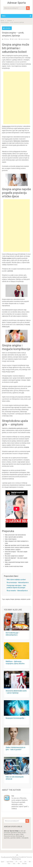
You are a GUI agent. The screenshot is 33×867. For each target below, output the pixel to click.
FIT (16, 861)
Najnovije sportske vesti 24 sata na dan (17, 545)
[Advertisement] (16, 97)
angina (8, 599)
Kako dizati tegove (10, 539)
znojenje (26, 447)
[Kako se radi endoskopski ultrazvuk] (16, 765)
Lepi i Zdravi (10, 861)
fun (21, 861)
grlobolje (10, 271)
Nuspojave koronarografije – (16, 718)
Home (2, 20)
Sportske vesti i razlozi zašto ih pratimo (17, 547)
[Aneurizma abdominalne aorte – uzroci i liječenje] (16, 679)
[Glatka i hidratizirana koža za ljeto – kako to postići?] (16, 736)
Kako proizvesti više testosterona (15, 535)
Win (30, 861)
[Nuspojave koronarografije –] (16, 708)
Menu (3, 16)
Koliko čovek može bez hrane (14, 566)
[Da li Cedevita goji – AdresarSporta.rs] (16, 621)
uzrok (28, 599)
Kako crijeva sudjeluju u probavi (16, 579)
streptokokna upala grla (15, 428)
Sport (2, 861)
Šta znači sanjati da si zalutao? (14, 556)
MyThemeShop (16, 859)
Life (25, 861)
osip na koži (21, 462)
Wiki (19, 863)
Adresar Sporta (16, 2)
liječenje (17, 599)
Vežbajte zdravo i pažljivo (13, 549)
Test (14, 863)
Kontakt (24, 863)
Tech (8, 863)
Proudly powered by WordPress (9, 857)
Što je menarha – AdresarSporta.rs (17, 590)
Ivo (13, 796)
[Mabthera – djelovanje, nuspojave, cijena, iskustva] (16, 650)
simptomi (23, 599)
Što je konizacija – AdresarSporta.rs (18, 582)
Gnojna (12, 599)
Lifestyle (9, 20)
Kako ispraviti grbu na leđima (14, 537)
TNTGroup (6, 39)
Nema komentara (24, 39)
